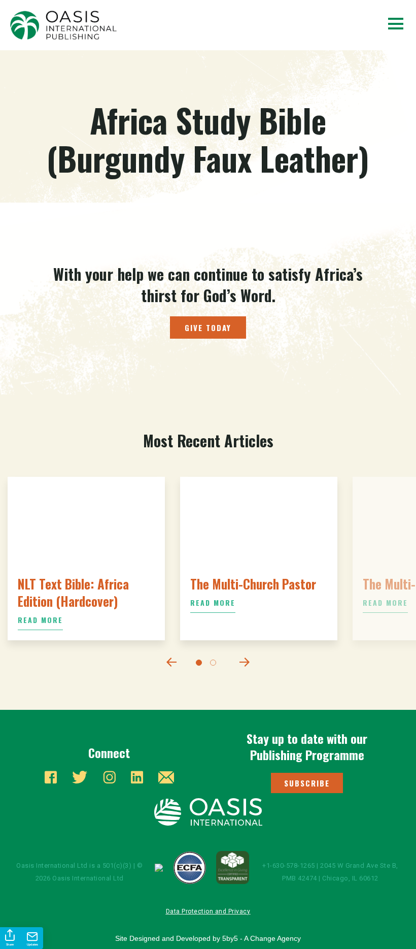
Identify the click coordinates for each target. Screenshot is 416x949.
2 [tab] (215, 665)
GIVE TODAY (208, 327)
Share (10, 944)
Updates (32, 944)
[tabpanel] (86, 558)
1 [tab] (201, 665)
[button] (307, 783)
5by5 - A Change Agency (261, 938)
